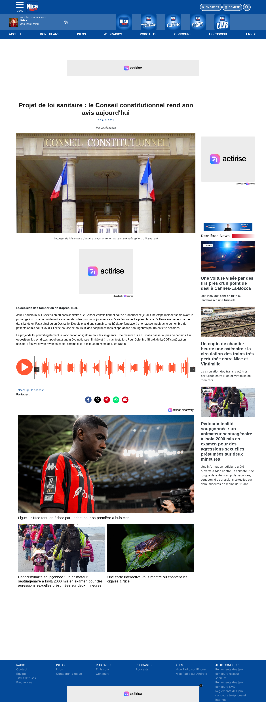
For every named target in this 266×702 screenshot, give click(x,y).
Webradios (113, 34)
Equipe (21, 673)
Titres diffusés (26, 678)
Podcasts (148, 34)
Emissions (102, 669)
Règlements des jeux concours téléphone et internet (230, 695)
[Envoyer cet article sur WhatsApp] (115, 401)
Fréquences (24, 682)
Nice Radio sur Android (191, 673)
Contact (21, 669)
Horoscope (218, 34)
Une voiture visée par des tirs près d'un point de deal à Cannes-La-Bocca (227, 283)
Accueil (15, 34)
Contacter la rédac (69, 673)
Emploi (251, 34)
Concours (182, 34)
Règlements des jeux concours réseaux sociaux (229, 674)
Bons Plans (49, 34)
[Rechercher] (247, 7)
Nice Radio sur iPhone (191, 669)
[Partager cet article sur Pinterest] (106, 401)
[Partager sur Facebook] (87, 401)
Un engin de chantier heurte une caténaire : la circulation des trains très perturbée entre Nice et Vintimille (227, 353)
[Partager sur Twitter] (96, 401)
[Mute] (66, 22)
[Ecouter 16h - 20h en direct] (228, 227)
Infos (81, 34)
